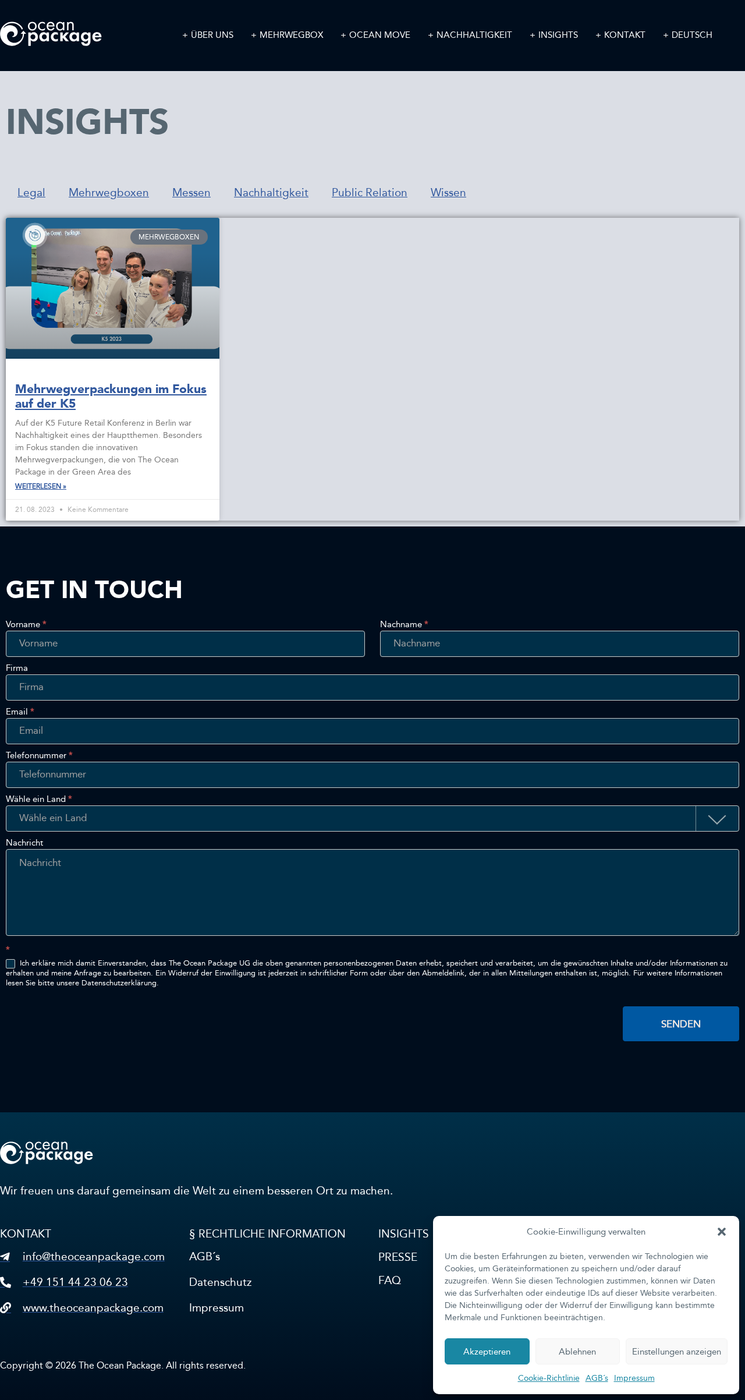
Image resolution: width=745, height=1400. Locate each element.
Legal (31, 192)
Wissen (448, 192)
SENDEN (681, 1024)
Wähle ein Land (39, 799)
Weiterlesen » (40, 486)
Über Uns (212, 35)
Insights (558, 35)
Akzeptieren (486, 1351)
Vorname (26, 625)
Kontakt (624, 35)
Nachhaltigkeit (474, 35)
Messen (191, 192)
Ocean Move (379, 35)
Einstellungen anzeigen (676, 1351)
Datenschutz (220, 1282)
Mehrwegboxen (109, 192)
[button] (722, 1232)
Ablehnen (577, 1351)
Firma (17, 668)
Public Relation (369, 192)
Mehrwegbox (291, 35)
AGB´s (597, 1378)
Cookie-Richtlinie (549, 1378)
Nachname (404, 625)
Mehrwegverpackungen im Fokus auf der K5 (111, 396)
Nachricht (24, 843)
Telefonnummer (39, 756)
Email (20, 712)
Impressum (634, 1378)
